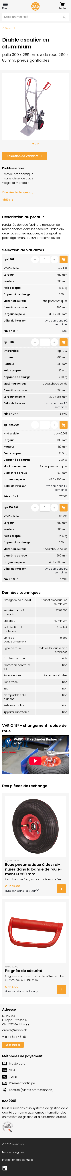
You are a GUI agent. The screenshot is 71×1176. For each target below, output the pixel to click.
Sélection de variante (23, 156)
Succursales (13, 1044)
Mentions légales (13, 1152)
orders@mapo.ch (14, 1030)
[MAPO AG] (35, 6)
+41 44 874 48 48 (14, 1037)
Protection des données (17, 1160)
